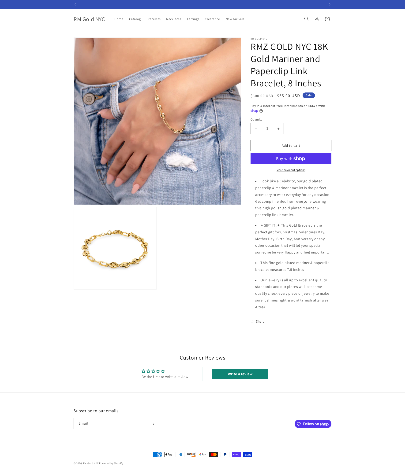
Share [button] (260, 321)
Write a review (240, 373)
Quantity (256, 119)
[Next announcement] (330, 4)
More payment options (291, 170)
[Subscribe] (152, 423)
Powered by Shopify (111, 463)
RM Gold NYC (91, 463)
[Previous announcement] (75, 4)
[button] (306, 19)
